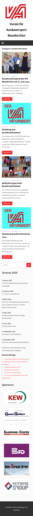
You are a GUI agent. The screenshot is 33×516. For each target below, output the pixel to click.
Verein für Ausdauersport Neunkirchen (16, 29)
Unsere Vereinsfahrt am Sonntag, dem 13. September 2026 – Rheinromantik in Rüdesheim (15, 361)
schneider (14, 76)
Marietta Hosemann (16, 180)
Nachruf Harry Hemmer (11, 370)
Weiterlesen (6, 99)
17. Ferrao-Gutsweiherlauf (12, 372)
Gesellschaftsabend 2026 (12, 367)
